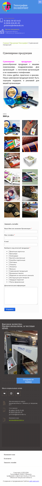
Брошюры (13, 254)
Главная (6, 43)
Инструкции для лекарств (19, 278)
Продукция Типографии (19, 43)
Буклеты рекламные (17, 258)
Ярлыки (13, 269)
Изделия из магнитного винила (22, 275)
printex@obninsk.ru (14, 25)
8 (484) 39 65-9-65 (12, 20)
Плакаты (13, 264)
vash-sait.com (34, 481)
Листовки (13, 262)
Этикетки (13, 267)
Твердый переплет (17, 280)
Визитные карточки (17, 251)
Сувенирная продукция (19, 271)
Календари (14, 256)
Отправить (10, 309)
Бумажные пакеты (17, 273)
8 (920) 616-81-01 (12, 23)
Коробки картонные (17, 260)
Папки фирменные (17, 282)
